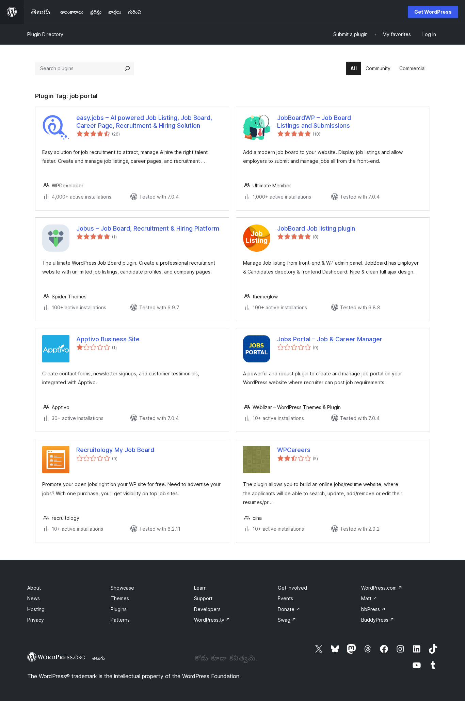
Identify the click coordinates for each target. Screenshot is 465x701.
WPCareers (293, 449)
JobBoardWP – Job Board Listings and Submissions (314, 121)
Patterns (120, 620)
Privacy (35, 620)
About (34, 588)
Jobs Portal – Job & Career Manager (329, 339)
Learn (200, 588)
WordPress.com (381, 588)
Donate (289, 609)
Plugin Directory (45, 34)
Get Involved (292, 588)
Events (285, 598)
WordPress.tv (212, 620)
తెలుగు (98, 658)
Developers (207, 609)
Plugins (119, 609)
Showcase (122, 588)
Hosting (36, 609)
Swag (287, 620)
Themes (120, 598)
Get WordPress (433, 12)
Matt (369, 598)
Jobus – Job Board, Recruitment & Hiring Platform (147, 228)
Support (203, 598)
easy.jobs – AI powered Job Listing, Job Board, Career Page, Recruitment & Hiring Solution (144, 121)
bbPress (373, 609)
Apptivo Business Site (108, 339)
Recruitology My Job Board (115, 449)
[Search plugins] (127, 68)
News (33, 598)
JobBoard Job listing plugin (316, 228)
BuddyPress (377, 620)
